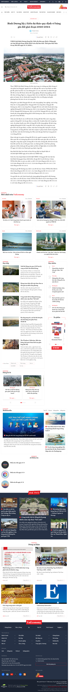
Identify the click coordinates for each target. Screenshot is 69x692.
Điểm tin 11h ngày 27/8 (17, 472)
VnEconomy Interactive (44, 605)
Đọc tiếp (6, 263)
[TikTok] (63, 2)
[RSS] (24, 674)
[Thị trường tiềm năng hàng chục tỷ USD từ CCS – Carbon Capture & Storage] (59, 502)
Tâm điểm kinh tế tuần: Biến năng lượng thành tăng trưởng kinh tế (55, 428)
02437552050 (41, 660)
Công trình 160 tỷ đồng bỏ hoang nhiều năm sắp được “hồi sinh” (30, 298)
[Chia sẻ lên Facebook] (46, 37)
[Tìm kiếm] (5, 7)
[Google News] (66, 2)
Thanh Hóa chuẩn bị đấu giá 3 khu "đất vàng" (58, 270)
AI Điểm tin (34, 457)
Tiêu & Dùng (14, 1)
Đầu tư (13, 12)
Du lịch (3, 231)
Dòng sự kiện (34, 544)
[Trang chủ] (2, 12)
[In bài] (11, 37)
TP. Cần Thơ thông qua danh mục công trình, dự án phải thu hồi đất (58, 309)
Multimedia (7, 410)
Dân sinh (38, 198)
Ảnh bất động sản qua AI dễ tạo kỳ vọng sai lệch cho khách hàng (31, 267)
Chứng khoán (5, 1)
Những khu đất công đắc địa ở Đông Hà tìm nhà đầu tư (58, 280)
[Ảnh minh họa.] (34, 48)
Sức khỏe (4, 198)
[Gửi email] (51, 37)
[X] (53, 2)
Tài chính (19, 12)
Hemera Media (24, 685)
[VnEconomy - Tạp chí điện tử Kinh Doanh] (34, 622)
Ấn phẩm (56, 317)
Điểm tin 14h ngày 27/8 (17, 462)
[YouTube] (59, 2)
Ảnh (3, 650)
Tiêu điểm (7, 12)
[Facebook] (50, 2)
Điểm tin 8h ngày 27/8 (17, 482)
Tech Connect (34, 1)
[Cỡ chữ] (14, 37)
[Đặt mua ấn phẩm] (63, 7)
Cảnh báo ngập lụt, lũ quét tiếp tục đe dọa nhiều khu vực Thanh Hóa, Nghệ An (59, 533)
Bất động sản (60, 12)
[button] (21, 402)
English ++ (43, 1)
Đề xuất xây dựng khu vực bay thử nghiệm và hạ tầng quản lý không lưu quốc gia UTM (8, 533)
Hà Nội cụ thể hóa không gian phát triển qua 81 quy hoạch (12, 391)
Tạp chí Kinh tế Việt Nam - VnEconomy (57, 686)
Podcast (50, 410)
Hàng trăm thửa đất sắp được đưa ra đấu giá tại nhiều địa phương (32, 284)
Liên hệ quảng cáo (51, 664)
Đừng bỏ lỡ (7, 373)
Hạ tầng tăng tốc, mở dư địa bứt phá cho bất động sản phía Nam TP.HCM (31, 319)
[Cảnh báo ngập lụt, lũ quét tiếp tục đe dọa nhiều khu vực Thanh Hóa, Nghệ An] (59, 523)
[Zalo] (56, 2)
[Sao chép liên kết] (54, 37)
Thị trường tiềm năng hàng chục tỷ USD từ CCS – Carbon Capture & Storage (58, 512)
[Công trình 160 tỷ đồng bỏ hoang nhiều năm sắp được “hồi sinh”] (34, 506)
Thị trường (42, 12)
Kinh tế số (26, 12)
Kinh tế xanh (34, 12)
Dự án (53, 266)
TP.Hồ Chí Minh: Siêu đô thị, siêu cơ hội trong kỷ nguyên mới (58, 289)
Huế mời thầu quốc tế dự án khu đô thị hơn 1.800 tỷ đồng (58, 299)
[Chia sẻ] (56, 37)
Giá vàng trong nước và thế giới (12, 605)
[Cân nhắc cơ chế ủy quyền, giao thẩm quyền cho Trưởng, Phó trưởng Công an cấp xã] (9, 502)
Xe (20, 1)
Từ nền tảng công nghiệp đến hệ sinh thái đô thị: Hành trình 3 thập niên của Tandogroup (55, 449)
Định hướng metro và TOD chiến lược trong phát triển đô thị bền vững (16, 568)
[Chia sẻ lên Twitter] (48, 37)
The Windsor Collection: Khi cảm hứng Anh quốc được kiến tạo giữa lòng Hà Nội (31, 342)
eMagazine (62, 410)
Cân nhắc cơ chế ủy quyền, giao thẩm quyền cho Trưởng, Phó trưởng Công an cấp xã (8, 512)
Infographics (56, 410)
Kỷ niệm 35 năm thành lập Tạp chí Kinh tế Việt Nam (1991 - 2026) (50, 568)
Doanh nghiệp (51, 12)
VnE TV (25, 1)
